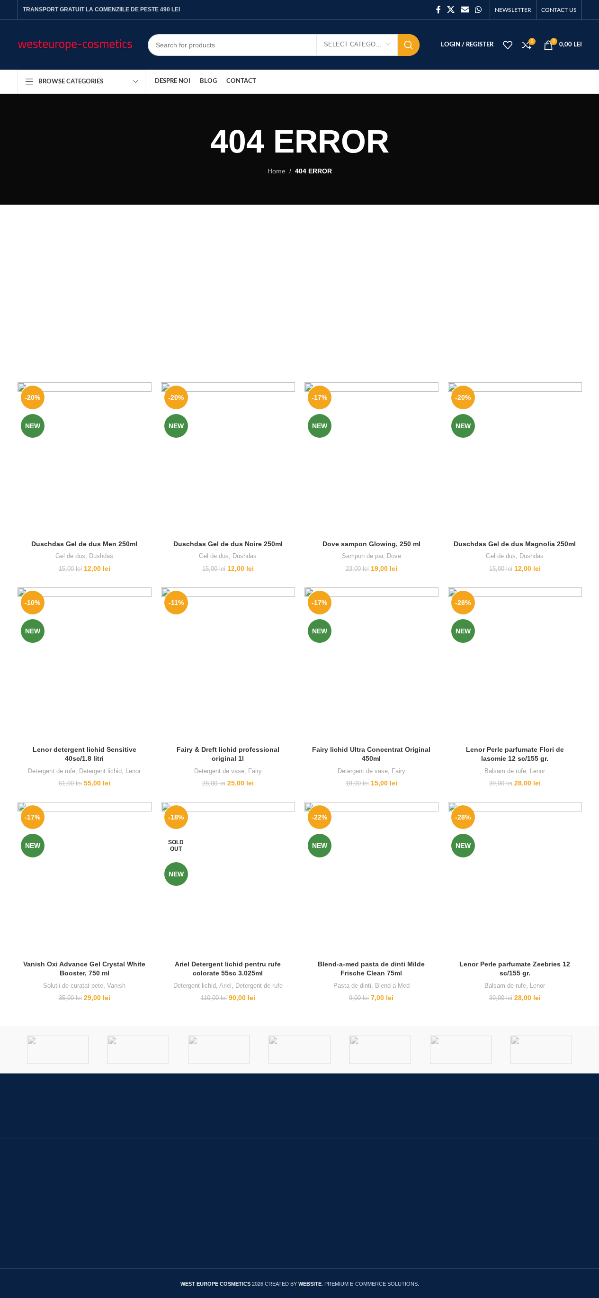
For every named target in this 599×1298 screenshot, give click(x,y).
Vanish (116, 985)
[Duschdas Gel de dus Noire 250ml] (228, 458)
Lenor (133, 771)
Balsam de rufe (505, 771)
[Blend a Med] (541, 1049)
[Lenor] (380, 1049)
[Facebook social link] (438, 9)
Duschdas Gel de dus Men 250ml (84, 544)
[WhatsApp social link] (478, 9)
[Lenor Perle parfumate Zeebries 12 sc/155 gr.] (515, 878)
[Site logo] (76, 44)
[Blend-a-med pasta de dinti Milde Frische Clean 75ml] (371, 878)
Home (277, 171)
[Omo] (219, 1049)
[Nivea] (299, 1049)
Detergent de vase (219, 771)
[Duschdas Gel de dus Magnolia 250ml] (515, 458)
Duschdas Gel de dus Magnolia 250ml (515, 544)
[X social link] (451, 9)
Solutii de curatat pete (73, 985)
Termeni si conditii (240, 1230)
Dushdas (101, 555)
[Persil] (138, 1049)
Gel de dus (70, 555)
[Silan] (58, 1049)
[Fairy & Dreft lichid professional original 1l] (228, 663)
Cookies (417, 1180)
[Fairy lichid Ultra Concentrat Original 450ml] (371, 663)
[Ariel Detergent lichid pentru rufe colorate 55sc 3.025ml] (228, 878)
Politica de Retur (431, 1218)
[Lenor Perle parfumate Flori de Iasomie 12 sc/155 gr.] (515, 663)
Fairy (255, 771)
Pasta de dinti (352, 985)
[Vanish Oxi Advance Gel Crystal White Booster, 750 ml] (85, 878)
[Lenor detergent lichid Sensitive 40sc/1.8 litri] (85, 663)
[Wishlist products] (507, 45)
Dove (394, 555)
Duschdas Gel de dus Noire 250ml (228, 544)
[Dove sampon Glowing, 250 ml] (371, 458)
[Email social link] (465, 9)
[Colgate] (460, 1049)
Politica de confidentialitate (448, 1199)
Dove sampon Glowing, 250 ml (371, 544)
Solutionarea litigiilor (244, 1211)
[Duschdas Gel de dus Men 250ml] (85, 458)
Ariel (225, 985)
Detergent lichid (100, 771)
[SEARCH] (409, 45)
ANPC (221, 1192)
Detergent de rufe (51, 771)
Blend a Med (392, 985)
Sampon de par (362, 555)
